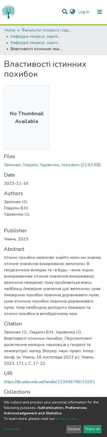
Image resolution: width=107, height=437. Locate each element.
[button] (72, 12)
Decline (74, 429)
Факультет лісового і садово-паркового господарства (47, 30)
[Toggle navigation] (99, 12)
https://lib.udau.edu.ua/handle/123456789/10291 (49, 382)
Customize (12, 429)
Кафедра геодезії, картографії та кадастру (36, 36)
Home (9, 30)
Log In (84, 12)
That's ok (92, 429)
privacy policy (67, 418)
